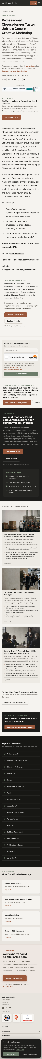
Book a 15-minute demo (14, 978)
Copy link (13, 79)
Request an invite (11, 117)
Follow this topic (21, 374)
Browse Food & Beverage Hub (15, 702)
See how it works (13, 321)
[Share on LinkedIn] (23, 79)
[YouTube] (10, 1008)
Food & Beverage (10, 16)
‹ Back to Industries (8, 11)
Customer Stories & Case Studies (14, 71)
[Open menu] (39, 3)
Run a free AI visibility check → (16, 403)
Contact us (5, 1002)
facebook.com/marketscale (26, 259)
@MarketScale (17, 253)
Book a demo (11, 458)
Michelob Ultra (19, 168)
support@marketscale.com (13, 370)
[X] (6, 1008)
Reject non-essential (29, 1054)
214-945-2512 (14, 368)
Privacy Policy (20, 1050)
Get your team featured (15, 315)
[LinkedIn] (3, 1008)
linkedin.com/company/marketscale (19, 269)
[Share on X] (19, 79)
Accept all (11, 1054)
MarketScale (30, 66)
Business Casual (16, 174)
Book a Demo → (6, 1004)
